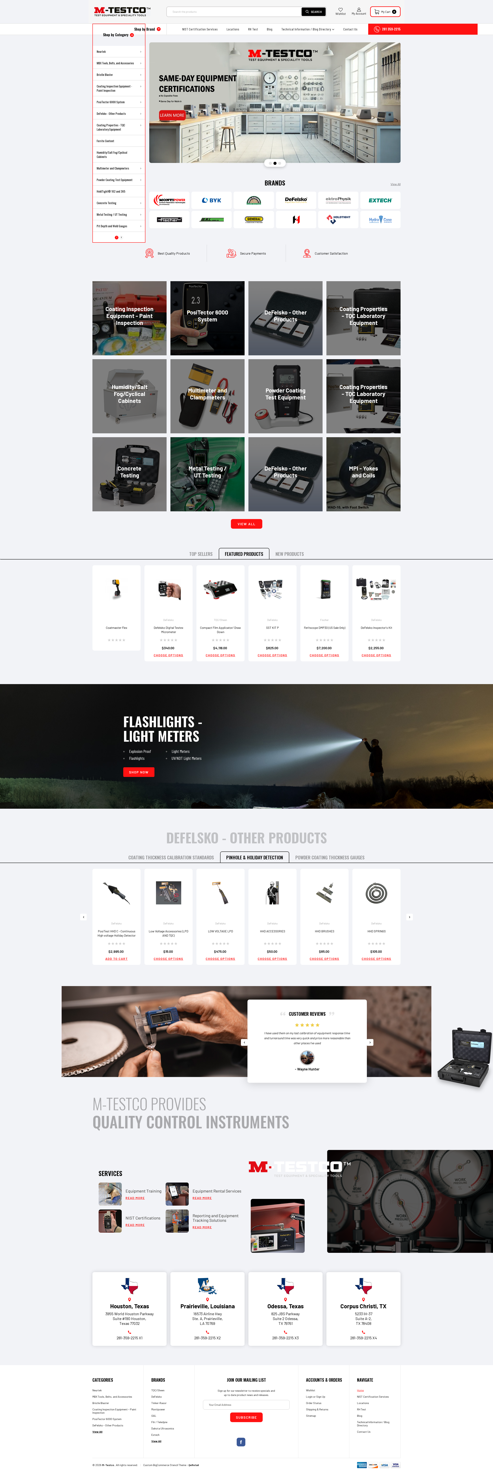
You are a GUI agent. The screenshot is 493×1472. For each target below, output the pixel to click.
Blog (269, 29)
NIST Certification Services (200, 29)
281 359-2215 (391, 29)
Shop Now (139, 772)
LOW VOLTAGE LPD (220, 931)
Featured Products (244, 553)
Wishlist (340, 13)
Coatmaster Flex (116, 627)
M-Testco (108, 1465)
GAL (153, 1415)
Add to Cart (116, 958)
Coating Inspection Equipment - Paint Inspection (114, 1411)
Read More (135, 1198)
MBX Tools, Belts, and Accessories (112, 1396)
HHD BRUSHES (324, 931)
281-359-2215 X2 (207, 1337)
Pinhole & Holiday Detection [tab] (254, 857)
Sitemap (311, 1415)
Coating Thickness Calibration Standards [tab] (171, 857)
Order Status (313, 1403)
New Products (290, 553)
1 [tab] (270, 163)
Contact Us (350, 29)
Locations (233, 29)
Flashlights (136, 758)
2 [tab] (275, 163)
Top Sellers (201, 553)
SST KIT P (272, 627)
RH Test (253, 29)
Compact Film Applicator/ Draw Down (220, 630)
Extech (155, 1434)
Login (309, 1396)
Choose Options (168, 655)
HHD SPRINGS (376, 931)
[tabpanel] (275, 102)
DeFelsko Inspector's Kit (376, 627)
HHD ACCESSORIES (272, 931)
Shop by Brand (145, 29)
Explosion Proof (140, 751)
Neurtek (97, 1390)
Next (409, 916)
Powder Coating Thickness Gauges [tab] (330, 857)
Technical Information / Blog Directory (306, 29)
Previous (83, 916)
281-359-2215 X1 (130, 1337)
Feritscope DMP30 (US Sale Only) (324, 627)
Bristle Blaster (100, 1403)
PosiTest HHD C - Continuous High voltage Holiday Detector (116, 933)
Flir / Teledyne (159, 1422)
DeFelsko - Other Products (107, 1425)
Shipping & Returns (317, 1409)
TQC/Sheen (157, 1390)
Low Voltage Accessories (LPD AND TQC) (168, 933)
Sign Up (320, 1396)
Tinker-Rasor (159, 1403)
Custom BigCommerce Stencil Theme (164, 1465)
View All (396, 184)
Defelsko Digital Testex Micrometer (168, 630)
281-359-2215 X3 (285, 1337)
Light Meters (180, 751)
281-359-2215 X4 (363, 1337)
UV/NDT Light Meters (186, 758)
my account (359, 13)
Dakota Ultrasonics (162, 1428)
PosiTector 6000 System (107, 1419)
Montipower (158, 1409)
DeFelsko (156, 1396)
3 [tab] (279, 163)
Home (360, 1390)
